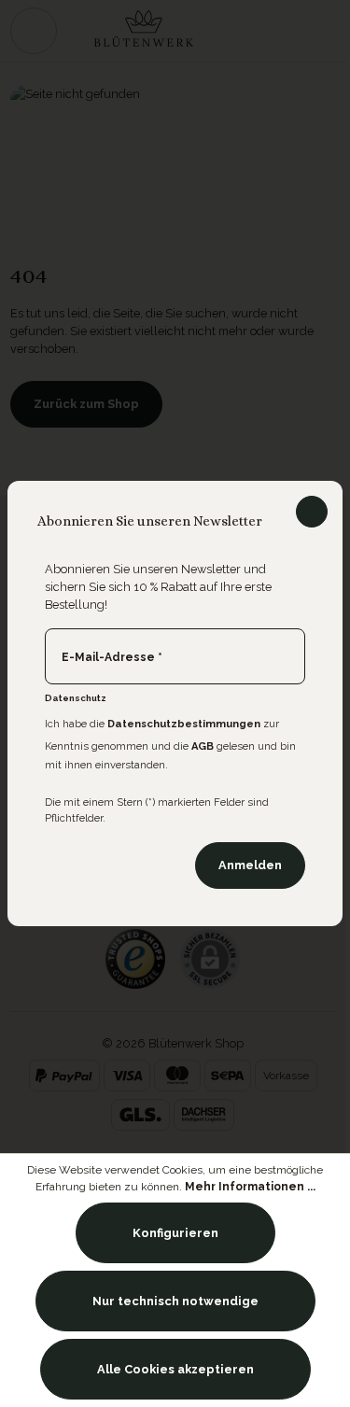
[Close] (312, 512)
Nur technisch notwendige (175, 1301)
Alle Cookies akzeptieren (175, 1369)
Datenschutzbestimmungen (183, 724)
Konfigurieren (175, 1233)
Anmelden (250, 865)
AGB (202, 746)
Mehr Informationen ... (250, 1186)
